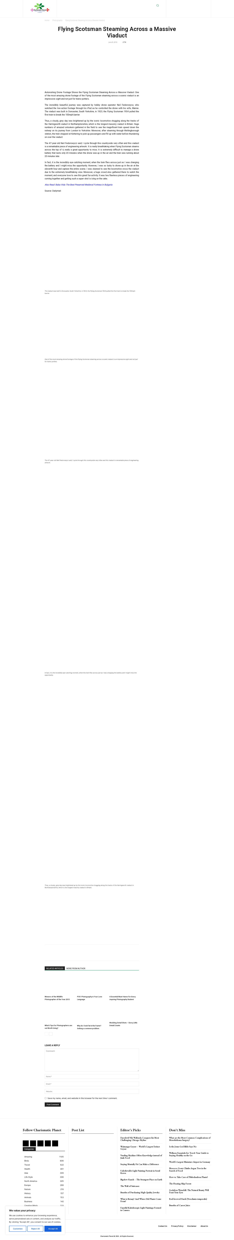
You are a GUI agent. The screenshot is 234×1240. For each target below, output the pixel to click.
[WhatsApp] (83, 955)
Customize (17, 1229)
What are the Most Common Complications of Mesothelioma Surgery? (189, 1139)
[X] (186, 7)
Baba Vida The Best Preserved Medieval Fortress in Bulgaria (83, 184)
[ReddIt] (95, 955)
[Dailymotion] (172, 2)
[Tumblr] (107, 955)
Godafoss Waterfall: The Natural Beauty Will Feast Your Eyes (189, 1191)
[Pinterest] (198, 2)
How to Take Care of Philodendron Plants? (188, 1177)
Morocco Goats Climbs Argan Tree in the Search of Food (187, 1169)
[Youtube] (195, 7)
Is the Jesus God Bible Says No (182, 1146)
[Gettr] (151, 955)
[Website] (190, 7)
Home (47, 20)
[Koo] (157, 955)
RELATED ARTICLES (54, 968)
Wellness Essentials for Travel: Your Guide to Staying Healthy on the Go (189, 1154)
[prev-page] (46, 1034)
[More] (164, 955)
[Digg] (126, 955)
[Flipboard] (181, 2)
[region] (35, 1220)
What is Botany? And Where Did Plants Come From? (140, 1200)
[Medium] (194, 2)
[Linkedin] (190, 2)
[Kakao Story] (145, 955)
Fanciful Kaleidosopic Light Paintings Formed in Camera (140, 1209)
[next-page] (50, 1034)
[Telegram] (114, 955)
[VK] (120, 955)
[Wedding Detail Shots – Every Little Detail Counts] (124, 1011)
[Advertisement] (92, 69)
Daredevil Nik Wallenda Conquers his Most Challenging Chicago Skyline (139, 1139)
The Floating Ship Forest (180, 1183)
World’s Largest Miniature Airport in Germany (189, 1161)
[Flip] (139, 955)
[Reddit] (203, 2)
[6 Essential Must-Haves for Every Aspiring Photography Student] (124, 984)
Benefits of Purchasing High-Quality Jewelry (140, 1192)
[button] (157, 5)
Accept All (53, 1229)
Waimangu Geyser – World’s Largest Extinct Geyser (140, 1147)
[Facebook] (176, 2)
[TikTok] (181, 7)
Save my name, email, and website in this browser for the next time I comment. (82, 1098)
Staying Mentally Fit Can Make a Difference (139, 1164)
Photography (57, 20)
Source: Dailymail (53, 191)
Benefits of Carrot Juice (179, 1205)
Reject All (35, 1229)
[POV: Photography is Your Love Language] (92, 984)
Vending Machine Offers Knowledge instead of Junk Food (141, 1156)
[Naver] (132, 955)
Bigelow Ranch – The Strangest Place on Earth (141, 1179)
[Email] (101, 955)
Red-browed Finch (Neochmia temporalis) (188, 1199)
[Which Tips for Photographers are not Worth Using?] (59, 1013)
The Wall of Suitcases (129, 1186)
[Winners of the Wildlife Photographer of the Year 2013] (59, 984)
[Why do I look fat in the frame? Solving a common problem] (92, 1013)
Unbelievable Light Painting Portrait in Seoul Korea (140, 1172)
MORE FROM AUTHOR (75, 968)
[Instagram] (185, 2)
